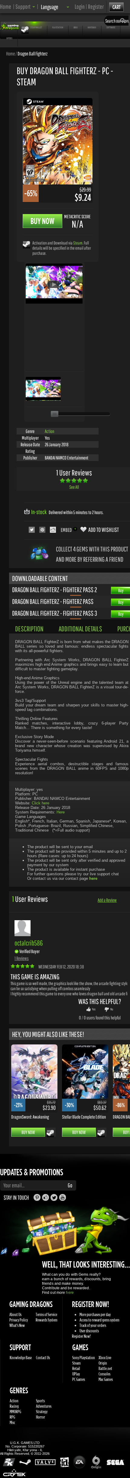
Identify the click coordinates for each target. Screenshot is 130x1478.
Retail (76, 1368)
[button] (25, 6)
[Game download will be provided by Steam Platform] (26, 244)
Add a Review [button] (107, 900)
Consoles (104, 1373)
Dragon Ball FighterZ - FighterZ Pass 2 (54, 589)
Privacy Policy (18, 1319)
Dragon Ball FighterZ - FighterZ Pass (52, 601)
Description (29, 628)
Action (49, 431)
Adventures (43, 1406)
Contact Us (43, 1357)
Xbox (75, 27)
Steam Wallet (36, 27)
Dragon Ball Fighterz (32, 53)
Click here (40, 803)
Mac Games (106, 1379)
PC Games (78, 1379)
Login (80, 6)
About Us (15, 1314)
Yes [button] (94, 1009)
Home (5, 6)
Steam (78, 242)
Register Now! (81, 1336)
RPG (12, 1417)
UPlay (76, 1373)
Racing (14, 1406)
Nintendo (92, 27)
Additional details (80, 628)
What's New (17, 1325)
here (69, 1292)
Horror (40, 1417)
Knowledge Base (21, 1357)
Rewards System (46, 1319)
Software (110, 27)
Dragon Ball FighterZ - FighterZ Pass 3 (54, 613)
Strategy (41, 1411)
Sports (40, 1400)
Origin (103, 1363)
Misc (12, 1422)
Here (61, 812)
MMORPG (15, 1411)
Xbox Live (105, 1357)
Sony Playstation (83, 1357)
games (9, 27)
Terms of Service (46, 1314)
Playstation (57, 27)
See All (74, 487)
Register (96, 6)
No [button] (111, 1009)
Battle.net (105, 1368)
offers (9, 38)
